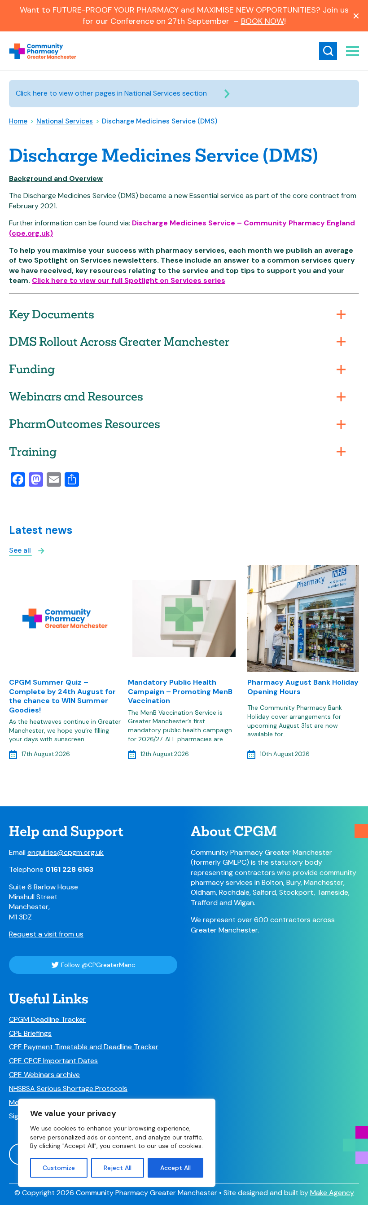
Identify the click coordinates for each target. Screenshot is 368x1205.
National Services (64, 121)
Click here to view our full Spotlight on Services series (128, 280)
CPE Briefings (30, 1033)
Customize (59, 1168)
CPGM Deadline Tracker (47, 1019)
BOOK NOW (262, 21)
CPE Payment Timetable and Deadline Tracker (83, 1046)
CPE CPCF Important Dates (53, 1060)
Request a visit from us (46, 934)
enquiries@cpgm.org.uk (65, 852)
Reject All (117, 1168)
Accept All (175, 1168)
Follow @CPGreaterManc (98, 965)
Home (18, 121)
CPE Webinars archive (44, 1074)
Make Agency (332, 1192)
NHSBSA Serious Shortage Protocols (68, 1088)
